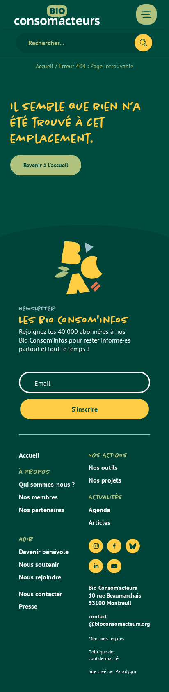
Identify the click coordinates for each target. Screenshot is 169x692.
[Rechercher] (143, 43)
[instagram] (96, 546)
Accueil (44, 66)
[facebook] (114, 546)
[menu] (146, 14)
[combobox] (79, 43)
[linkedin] (96, 566)
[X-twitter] (133, 546)
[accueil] (57, 15)
